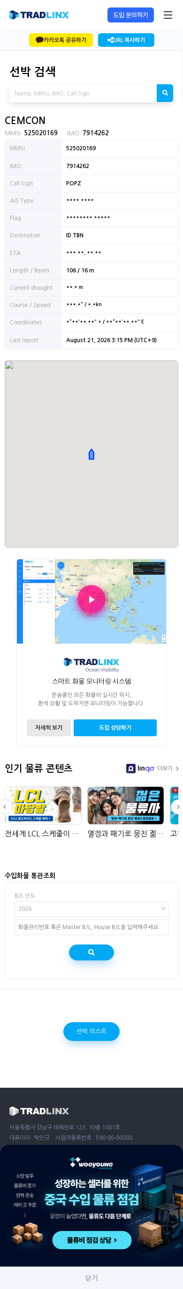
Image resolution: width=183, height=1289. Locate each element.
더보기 (165, 768)
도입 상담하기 (115, 728)
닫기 (91, 1278)
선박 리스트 (91, 1031)
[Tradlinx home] (39, 15)
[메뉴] (168, 15)
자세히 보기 (48, 728)
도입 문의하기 (130, 15)
